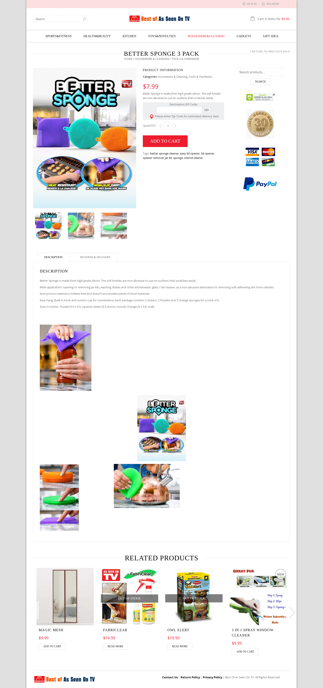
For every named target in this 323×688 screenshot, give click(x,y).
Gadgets (244, 36)
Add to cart (165, 141)
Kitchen (129, 36)
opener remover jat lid (157, 158)
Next (131, 138)
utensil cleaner (193, 158)
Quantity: (149, 126)
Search (260, 81)
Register (273, 4)
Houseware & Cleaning (152, 59)
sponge (178, 158)
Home (128, 59)
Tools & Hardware (200, 77)
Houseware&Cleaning (206, 36)
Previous (37, 138)
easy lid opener (190, 153)
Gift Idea (270, 36)
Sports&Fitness (58, 36)
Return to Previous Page (271, 51)
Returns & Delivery (95, 257)
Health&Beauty (97, 36)
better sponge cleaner (164, 153)
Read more (115, 646)
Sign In (252, 4)
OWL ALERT (178, 630)
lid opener (207, 153)
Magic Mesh (51, 630)
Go (207, 110)
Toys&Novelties (162, 36)
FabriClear (115, 630)
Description (53, 257)
